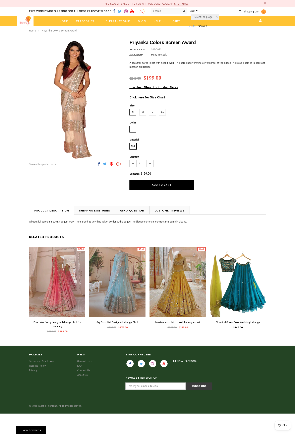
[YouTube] (132, 11)
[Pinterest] (111, 164)
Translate (201, 26)
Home (32, 30)
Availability (136, 55)
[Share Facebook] (99, 164)
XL (162, 112)
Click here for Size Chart (147, 97)
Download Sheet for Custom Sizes (153, 87)
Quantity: (134, 157)
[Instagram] (126, 11)
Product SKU (137, 49)
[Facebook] (114, 11)
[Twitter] (120, 11)
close (265, 3)
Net (133, 146)
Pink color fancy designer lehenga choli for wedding (57, 324)
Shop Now (181, 3)
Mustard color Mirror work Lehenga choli (177, 322)
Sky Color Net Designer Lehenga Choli (117, 322)
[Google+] (118, 164)
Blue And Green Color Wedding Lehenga (238, 322)
